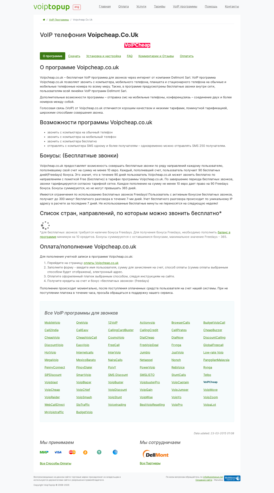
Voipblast (51, 382)
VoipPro (177, 404)
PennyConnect (55, 367)
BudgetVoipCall (214, 322)
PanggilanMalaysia (216, 360)
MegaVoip (52, 360)
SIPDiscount (53, 375)
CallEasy (82, 330)
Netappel (146, 360)
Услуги (141, 6)
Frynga (176, 345)
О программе (52, 56)
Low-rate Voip (213, 352)
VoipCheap (52, 390)
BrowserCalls (180, 322)
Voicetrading (117, 404)
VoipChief (83, 390)
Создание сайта (204, 480)
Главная (105, 6)
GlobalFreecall (213, 345)
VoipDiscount (117, 390)
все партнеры (150, 463)
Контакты (232, 6)
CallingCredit (149, 330)
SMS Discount (118, 375)
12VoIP (113, 322)
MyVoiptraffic (54, 412)
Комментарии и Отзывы (156, 56)
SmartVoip (83, 375)
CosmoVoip (116, 337)
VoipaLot (209, 404)
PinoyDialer (84, 367)
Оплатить (187, 56)
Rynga (207, 367)
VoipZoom (210, 397)
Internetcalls (84, 352)
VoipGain (146, 390)
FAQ (130, 56)
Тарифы (159, 6)
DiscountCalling (214, 337)
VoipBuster (115, 382)
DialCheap (147, 337)
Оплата (123, 6)
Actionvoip (147, 322)
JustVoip (177, 352)
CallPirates (179, 330)
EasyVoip (82, 345)
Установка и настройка (103, 56)
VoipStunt (115, 397)
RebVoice (178, 367)
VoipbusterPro (150, 382)
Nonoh (176, 360)
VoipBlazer (83, 382)
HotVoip (50, 352)
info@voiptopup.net (213, 477)
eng (77, 6)
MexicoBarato (86, 360)
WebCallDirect (55, 404)
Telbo (207, 375)
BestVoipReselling (152, 404)
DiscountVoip (54, 345)
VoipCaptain (180, 382)
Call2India (52, 330)
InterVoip (114, 352)
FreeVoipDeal (149, 345)
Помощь (211, 6)
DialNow (177, 337)
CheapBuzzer (212, 330)
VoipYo (176, 397)
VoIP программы (185, 6)
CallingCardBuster (121, 330)
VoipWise (146, 397)
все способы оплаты (55, 463)
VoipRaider (52, 397)
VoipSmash (84, 397)
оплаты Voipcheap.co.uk (101, 263)
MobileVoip (52, 322)
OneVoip (82, 322)
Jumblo (145, 352)
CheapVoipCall (86, 337)
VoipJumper (179, 390)
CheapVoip (52, 337)
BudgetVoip (84, 412)
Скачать (74, 56)
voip (52, 6)
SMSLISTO (147, 375)
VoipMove (210, 390)
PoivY (112, 367)
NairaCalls (115, 360)
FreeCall (114, 345)
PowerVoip (147, 367)
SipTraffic (83, 404)
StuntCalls (178, 375)
